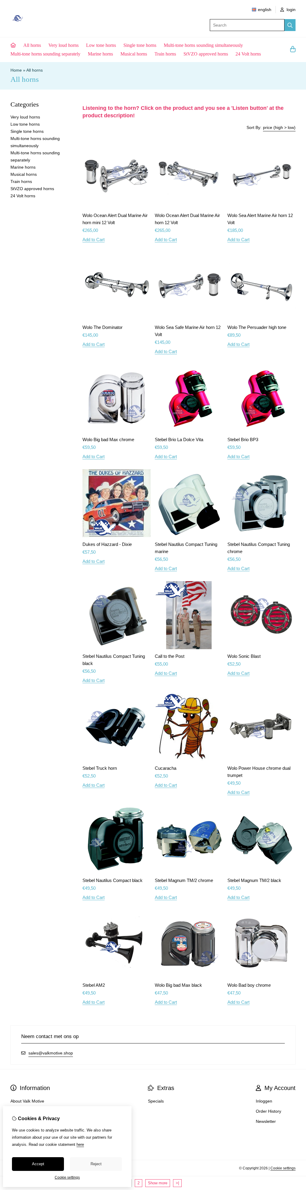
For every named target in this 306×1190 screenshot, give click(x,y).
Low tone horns (101, 45)
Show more (157, 1183)
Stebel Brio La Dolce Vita (179, 439)
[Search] (290, 25)
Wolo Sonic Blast (244, 656)
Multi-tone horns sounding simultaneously (203, 45)
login (290, 9)
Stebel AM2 (93, 985)
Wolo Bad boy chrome (249, 985)
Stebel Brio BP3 (242, 439)
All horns (32, 45)
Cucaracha (165, 768)
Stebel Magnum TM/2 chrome (184, 880)
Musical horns (133, 53)
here (80, 1144)
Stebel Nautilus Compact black (112, 880)
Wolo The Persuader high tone (256, 327)
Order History (268, 1111)
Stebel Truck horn (99, 768)
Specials (156, 1101)
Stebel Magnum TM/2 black (254, 880)
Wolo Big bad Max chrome (108, 439)
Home (16, 70)
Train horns (165, 53)
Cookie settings (283, 1168)
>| (177, 1183)
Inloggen (264, 1101)
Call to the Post (169, 656)
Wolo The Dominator (102, 327)
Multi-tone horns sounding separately (45, 53)
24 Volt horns (248, 53)
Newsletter (266, 1121)
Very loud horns (63, 45)
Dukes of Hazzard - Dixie (107, 544)
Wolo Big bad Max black (178, 985)
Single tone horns (139, 45)
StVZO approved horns (205, 53)
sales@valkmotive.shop (50, 1053)
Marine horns (100, 53)
